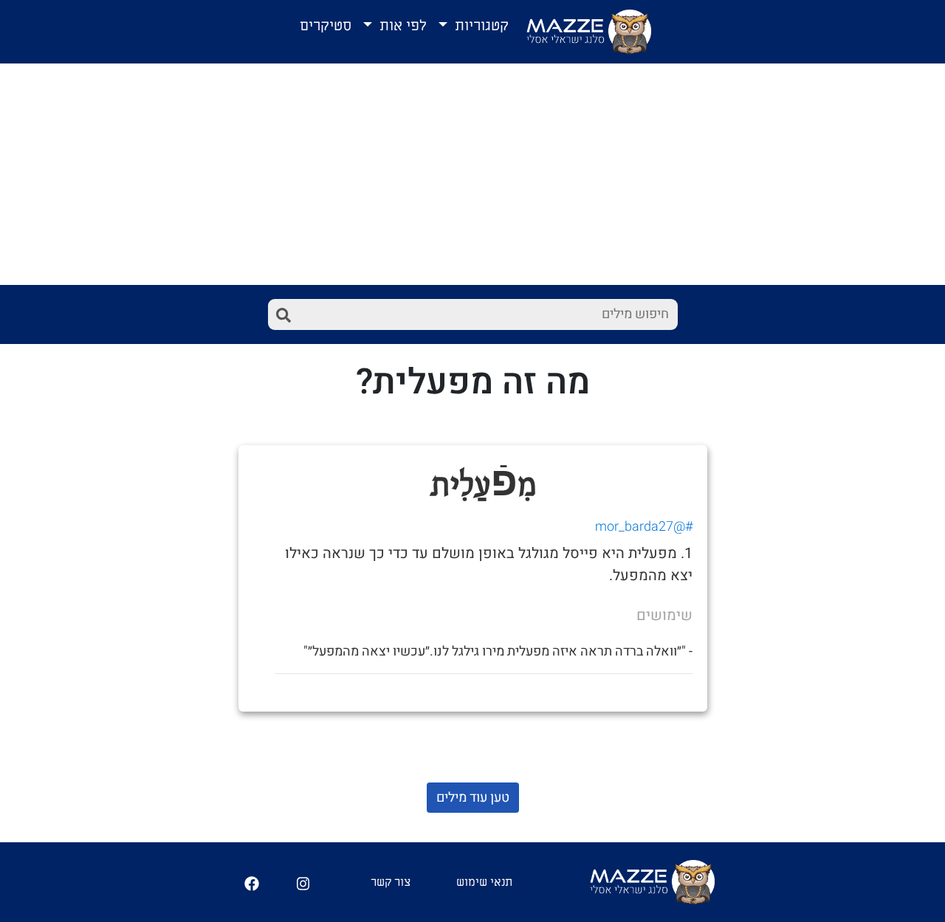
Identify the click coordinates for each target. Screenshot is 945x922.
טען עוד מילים (472, 798)
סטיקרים (325, 25)
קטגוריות (480, 25)
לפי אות (401, 25)
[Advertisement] (472, 174)
